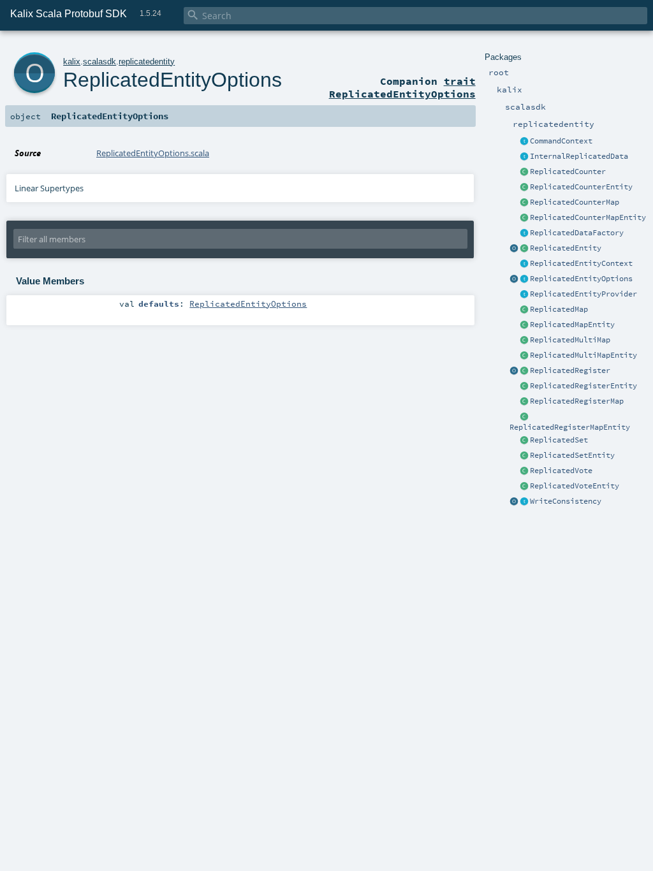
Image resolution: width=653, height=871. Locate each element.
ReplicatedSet (559, 439)
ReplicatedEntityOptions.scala (152, 153)
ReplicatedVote (561, 470)
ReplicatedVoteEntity (574, 485)
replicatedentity (147, 61)
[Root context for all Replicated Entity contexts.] (524, 264)
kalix (71, 61)
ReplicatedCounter (568, 171)
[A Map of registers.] (524, 402)
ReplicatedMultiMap (570, 339)
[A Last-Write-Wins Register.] (524, 371)
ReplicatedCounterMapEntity (588, 217)
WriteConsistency (565, 501)
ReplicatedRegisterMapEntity (570, 427)
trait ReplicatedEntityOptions (402, 87)
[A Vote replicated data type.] (524, 471)
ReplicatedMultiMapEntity (583, 355)
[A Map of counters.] (524, 203)
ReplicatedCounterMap (574, 202)
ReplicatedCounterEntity (581, 186)
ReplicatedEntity (565, 248)
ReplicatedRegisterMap (577, 401)
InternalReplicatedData (579, 156)
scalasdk (99, 61)
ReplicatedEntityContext (581, 263)
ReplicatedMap (559, 309)
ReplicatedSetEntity (572, 455)
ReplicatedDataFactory (577, 232)
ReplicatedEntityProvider (583, 293)
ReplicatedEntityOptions (581, 278)
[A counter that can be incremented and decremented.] (524, 172)
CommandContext (561, 140)
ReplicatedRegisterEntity (583, 385)
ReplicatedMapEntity (572, 324)
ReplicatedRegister (570, 370)
